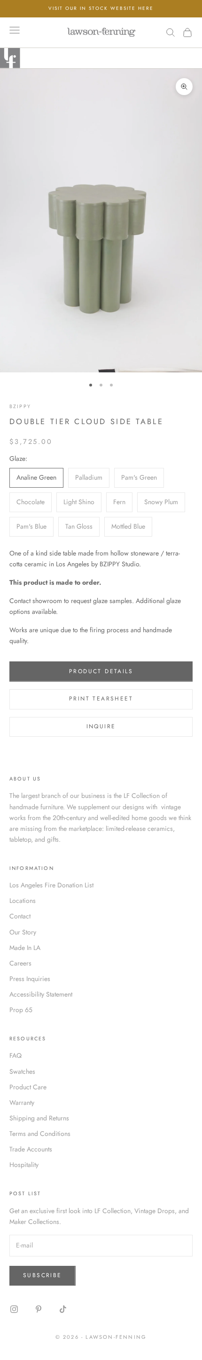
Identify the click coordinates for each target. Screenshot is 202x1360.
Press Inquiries (29, 978)
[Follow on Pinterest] (38, 1309)
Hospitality (24, 1164)
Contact (20, 916)
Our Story (22, 932)
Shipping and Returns (39, 1118)
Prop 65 (20, 1009)
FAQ (15, 1055)
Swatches (22, 1071)
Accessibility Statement (40, 994)
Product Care (28, 1087)
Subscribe (42, 1275)
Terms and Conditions (39, 1133)
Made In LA (24, 947)
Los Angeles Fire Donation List (51, 885)
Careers (20, 963)
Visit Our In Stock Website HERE (101, 8)
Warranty (21, 1102)
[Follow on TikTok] (63, 1309)
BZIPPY (20, 406)
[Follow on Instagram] (14, 1309)
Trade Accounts (30, 1149)
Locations (22, 900)
